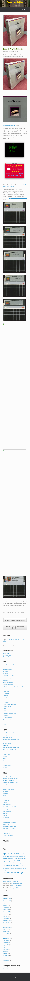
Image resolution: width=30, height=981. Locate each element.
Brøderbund (7, 689)
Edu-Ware (6, 693)
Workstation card (7, 765)
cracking (4, 856)
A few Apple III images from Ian (15, 620)
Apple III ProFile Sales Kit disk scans (18, 198)
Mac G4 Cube (6, 818)
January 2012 (6, 960)
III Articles (5, 745)
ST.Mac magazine (7, 719)
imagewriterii (5, 861)
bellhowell (16, 853)
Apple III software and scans (10, 733)
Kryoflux (5, 756)
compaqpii (22, 853)
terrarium (13, 873)
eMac (4, 798)
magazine (22, 861)
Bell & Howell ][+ (7, 796)
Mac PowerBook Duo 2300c (9, 822)
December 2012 (6, 936)
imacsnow (24, 858)
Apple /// (5, 785)
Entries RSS (6, 653)
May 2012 (5, 951)
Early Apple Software (8, 735)
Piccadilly (6, 702)
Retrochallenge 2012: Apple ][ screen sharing (14, 750)
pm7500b (9, 868)
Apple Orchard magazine (9, 665)
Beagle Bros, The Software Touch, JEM (13, 687)
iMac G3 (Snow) (7, 811)
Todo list (5, 763)
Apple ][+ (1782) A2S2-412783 (10, 776)
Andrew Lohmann (7, 881)
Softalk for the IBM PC (8, 682)
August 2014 (6, 914)
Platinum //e (6, 831)
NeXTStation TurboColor (9, 829)
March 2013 (6, 931)
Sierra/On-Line (7, 706)
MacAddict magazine (8, 678)
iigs (24, 856)
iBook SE (5, 802)
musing (9, 863)
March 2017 (6, 905)
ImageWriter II (6, 754)
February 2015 (6, 912)
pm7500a (5, 868)
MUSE (5, 700)
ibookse (14, 856)
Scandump (5, 680)
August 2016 (6, 909)
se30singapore (16, 870)
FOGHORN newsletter (8, 676)
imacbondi (5, 858)
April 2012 (5, 953)
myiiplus (14, 863)
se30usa (22, 870)
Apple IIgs (5, 793)
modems (5, 863)
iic (16, 856)
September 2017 (7, 901)
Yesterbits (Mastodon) (8, 657)
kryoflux (10, 861)
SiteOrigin (17, 977)
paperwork (7, 865)
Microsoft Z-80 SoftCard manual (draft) (15, 627)
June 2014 (5, 916)
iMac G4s (5, 813)
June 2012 (5, 949)
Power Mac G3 (6, 833)
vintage (20, 872)
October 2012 (6, 940)
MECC (5, 697)
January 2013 (6, 934)
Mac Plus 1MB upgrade (8, 820)
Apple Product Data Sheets (9, 667)
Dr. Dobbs (5, 673)
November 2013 (6, 923)
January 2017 (6, 907)
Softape (6, 711)
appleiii (22, 612)
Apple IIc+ (5, 791)
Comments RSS (7, 655)
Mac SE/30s (6, 824)
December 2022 (6, 898)
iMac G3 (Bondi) (7, 804)
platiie (17, 866)
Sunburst (6, 715)
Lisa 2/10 (5, 815)
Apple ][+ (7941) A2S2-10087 (10, 780)
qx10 (24, 868)
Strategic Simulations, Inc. (10, 713)
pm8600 (12, 868)
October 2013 (6, 925)
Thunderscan (6, 761)
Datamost (6, 691)
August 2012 (6, 945)
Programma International (10, 704)
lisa (15, 861)
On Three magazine (7, 743)
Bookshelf (5, 671)
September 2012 (7, 942)
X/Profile (5, 767)
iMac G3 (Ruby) (6, 809)
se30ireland (10, 870)
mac (18, 860)
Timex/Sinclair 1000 (7, 835)
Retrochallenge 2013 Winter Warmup (11, 747)
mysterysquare (21, 863)
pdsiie (13, 866)
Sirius (5, 709)
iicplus (18, 856)
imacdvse (9, 858)
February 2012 (6, 958)
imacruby (20, 858)
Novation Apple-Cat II (8, 752)
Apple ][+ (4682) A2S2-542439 (10, 778)
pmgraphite (20, 868)
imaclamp (15, 858)
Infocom (6, 695)
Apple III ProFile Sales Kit (9, 125)
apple (6, 853)
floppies (9, 856)
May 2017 (5, 903)
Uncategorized (11, 612)
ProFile (4, 758)
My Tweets (5, 969)
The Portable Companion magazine (11, 722)
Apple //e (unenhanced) (8, 789)
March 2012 (6, 956)
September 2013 (7, 927)
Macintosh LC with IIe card (9, 826)
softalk (4, 873)
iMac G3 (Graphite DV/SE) (9, 807)
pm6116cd (22, 866)
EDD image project (7, 737)
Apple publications (7, 669)
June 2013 (5, 929)
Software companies (8, 684)
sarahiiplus (5, 870)
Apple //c (5, 787)
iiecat (21, 856)
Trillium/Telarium (8, 717)
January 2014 (6, 918)
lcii (13, 861)
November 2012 (6, 938)
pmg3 (16, 868)
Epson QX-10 (6, 800)
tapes (8, 872)
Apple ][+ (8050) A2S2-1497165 (10, 782)
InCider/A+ (5, 724)
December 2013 (6, 920)
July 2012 (5, 947)
